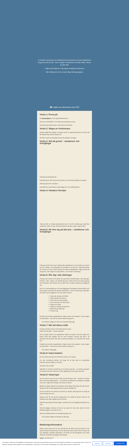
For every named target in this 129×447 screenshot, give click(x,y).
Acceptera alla (120, 443)
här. (55, 349)
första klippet (46, 118)
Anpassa (97, 443)
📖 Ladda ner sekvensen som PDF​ (64, 107)
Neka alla (108, 443)
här (73, 322)
